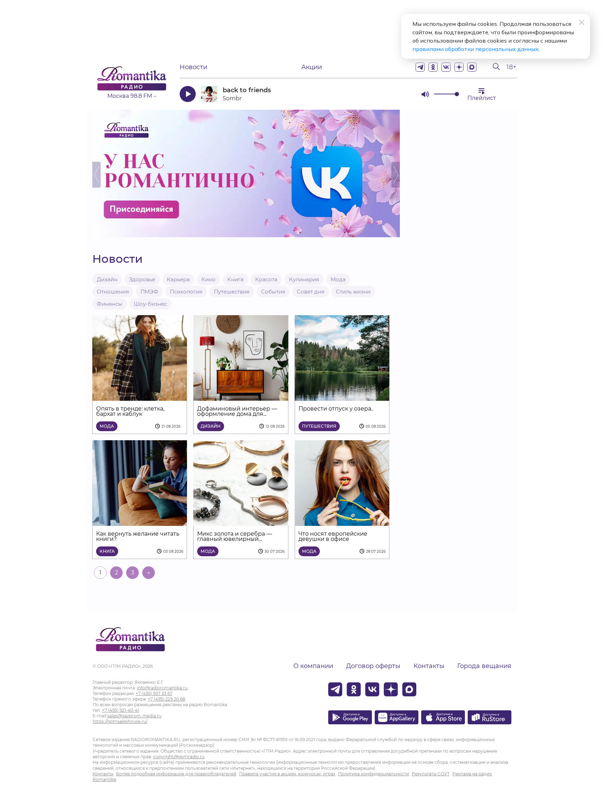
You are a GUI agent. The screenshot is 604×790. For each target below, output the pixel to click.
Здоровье (142, 279)
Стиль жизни (353, 291)
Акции (311, 67)
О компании (313, 666)
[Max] (471, 67)
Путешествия (232, 291)
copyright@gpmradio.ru (178, 756)
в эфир (391, 94)
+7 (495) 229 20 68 (166, 699)
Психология (186, 291)
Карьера (178, 279)
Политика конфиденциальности (373, 773)
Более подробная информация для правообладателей (176, 773)
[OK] (433, 67)
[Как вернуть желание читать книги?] (139, 521)
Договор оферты (373, 666)
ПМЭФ (149, 291)
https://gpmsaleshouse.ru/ (120, 721)
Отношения (113, 291)
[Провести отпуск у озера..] (342, 396)
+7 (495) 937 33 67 (154, 693)
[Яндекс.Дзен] (458, 67)
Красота (266, 279)
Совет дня (310, 291)
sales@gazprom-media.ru (134, 715)
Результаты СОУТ (431, 773)
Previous (96, 175)
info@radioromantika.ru (162, 687)
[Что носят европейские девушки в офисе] (342, 521)
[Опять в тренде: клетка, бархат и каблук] (139, 396)
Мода (338, 279)
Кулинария (304, 279)
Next (395, 175)
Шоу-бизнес (150, 303)
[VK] (446, 67)
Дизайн (107, 279)
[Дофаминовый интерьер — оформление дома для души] (240, 396)
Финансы (109, 303)
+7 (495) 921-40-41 (120, 710)
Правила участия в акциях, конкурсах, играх (287, 773)
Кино (208, 279)
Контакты (429, 666)
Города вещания (484, 666)
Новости (193, 67)
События (273, 291)
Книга (235, 279)
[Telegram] (420, 67)
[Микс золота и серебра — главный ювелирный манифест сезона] (240, 521)
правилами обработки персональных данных (475, 48)
